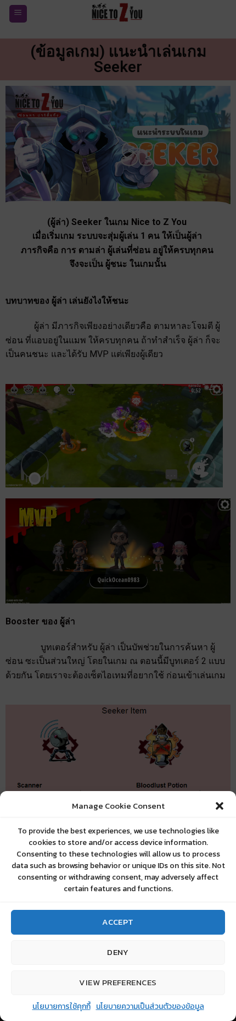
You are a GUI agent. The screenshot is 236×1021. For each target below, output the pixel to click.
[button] (219, 805)
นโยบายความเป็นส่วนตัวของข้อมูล (150, 1006)
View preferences (117, 982)
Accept (118, 921)
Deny (118, 952)
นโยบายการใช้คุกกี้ (61, 1006)
